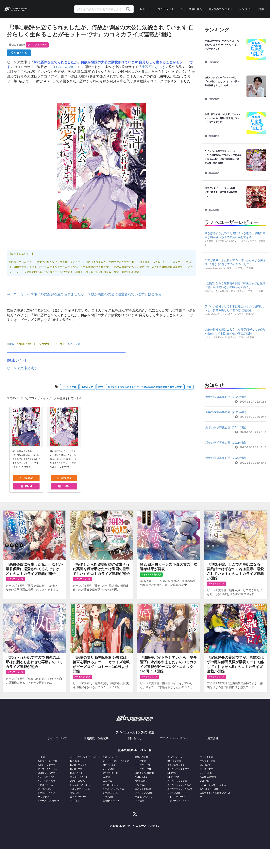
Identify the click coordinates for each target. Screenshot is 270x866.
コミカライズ (165, 9)
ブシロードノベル (79, 777)
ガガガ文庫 (140, 761)
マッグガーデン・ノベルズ (116, 761)
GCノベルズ (206, 773)
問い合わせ (135, 738)
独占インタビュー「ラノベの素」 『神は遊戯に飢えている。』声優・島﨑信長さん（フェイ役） (222, 81)
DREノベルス (109, 765)
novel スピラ (141, 781)
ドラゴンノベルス (46, 792)
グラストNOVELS (176, 796)
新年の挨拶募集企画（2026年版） (226, 396)
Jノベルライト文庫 (209, 789)
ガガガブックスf (143, 769)
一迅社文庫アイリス (145, 796)
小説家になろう (153, 67)
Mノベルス (205, 765)
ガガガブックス (142, 765)
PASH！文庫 (76, 769)
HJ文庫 (41, 757)
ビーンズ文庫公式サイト (25, 368)
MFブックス (173, 777)
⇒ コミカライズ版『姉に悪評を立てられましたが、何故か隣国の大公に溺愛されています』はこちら (84, 294)
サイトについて (57, 738)
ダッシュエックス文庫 (178, 769)
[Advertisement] (235, 362)
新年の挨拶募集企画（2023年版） (226, 442)
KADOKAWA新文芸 (209, 777)
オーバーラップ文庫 (177, 781)
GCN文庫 (139, 800)
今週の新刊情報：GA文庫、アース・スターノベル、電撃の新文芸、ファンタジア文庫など (223, 118)
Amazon (28, 477)
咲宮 (11, 344)
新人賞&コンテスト (221, 9)
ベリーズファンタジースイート (85, 757)
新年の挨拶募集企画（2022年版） (226, 457)
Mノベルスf (108, 769)
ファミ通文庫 (206, 757)
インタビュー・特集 (251, 9)
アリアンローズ (110, 773)
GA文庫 (106, 777)
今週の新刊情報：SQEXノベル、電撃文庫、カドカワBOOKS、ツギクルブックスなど (222, 44)
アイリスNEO (44, 789)
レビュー (145, 9)
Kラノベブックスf (46, 781)
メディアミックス (37, 45)
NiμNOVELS (141, 777)
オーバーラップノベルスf (179, 789)
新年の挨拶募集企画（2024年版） (226, 427)
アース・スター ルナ (48, 769)
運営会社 (212, 738)
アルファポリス (175, 757)
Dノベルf (74, 761)
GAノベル (107, 781)
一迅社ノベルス (45, 785)
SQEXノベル (76, 773)
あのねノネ (87, 387)
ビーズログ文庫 (110, 792)
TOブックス (76, 800)
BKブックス (43, 796)
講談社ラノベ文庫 (46, 773)
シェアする (20, 52)
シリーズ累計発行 (191, 9)
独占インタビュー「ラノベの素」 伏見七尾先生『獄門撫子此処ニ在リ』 (222, 192)
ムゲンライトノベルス (178, 800)
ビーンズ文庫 (69, 387)
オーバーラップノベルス (179, 785)
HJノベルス (140, 785)
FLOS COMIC (64, 67)
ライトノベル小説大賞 (151, 574)
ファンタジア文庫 (143, 792)
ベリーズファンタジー (48, 800)
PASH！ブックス (78, 765)
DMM (28, 486)
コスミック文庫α (143, 789)
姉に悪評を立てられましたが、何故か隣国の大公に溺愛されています (145, 387)
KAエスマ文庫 (174, 761)
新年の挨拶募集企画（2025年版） (226, 412)
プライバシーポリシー (174, 738)
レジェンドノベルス (80, 785)
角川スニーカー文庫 (47, 761)
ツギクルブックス (111, 757)
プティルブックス (176, 765)
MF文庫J (171, 773)
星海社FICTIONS (111, 800)
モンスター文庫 (207, 761)
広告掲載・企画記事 (96, 738)
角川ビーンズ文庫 (46, 765)
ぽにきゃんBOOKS (144, 773)
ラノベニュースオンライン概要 (135, 732)
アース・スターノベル (113, 789)
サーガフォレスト (111, 785)
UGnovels (205, 781)
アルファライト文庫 (80, 789)
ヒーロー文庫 (206, 769)
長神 (189, 387)
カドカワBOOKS (78, 796)
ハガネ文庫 (108, 796)
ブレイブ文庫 (173, 792)
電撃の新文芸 (141, 757)
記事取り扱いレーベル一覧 (135, 750)
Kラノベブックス (46, 777)
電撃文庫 (74, 792)
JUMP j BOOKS (77, 781)
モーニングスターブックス (213, 785)
